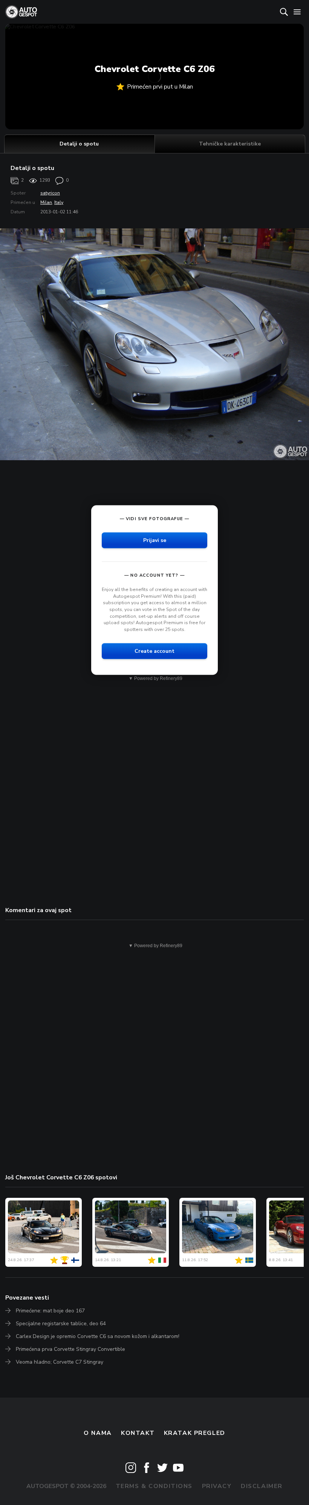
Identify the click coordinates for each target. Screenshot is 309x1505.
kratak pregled (194, 1433)
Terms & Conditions (154, 1486)
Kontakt (137, 1433)
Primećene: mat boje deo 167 (50, 1310)
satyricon (50, 193)
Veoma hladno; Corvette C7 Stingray (59, 1362)
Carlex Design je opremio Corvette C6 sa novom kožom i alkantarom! (97, 1336)
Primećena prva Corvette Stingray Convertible (70, 1349)
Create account (154, 651)
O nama (98, 1433)
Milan (46, 202)
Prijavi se (154, 540)
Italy (58, 202)
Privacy (217, 1486)
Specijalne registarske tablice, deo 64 (61, 1323)
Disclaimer (262, 1486)
